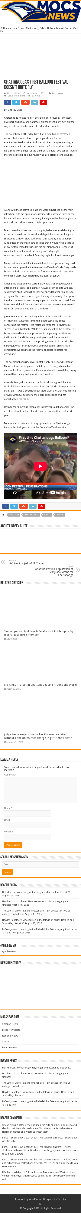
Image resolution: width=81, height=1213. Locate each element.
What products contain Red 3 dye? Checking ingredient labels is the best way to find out (39, 1175)
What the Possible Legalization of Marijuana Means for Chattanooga (54, 571)
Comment (10, 774)
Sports (5, 1041)
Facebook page (59, 271)
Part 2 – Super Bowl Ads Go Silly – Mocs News (26, 1159)
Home (6, 28)
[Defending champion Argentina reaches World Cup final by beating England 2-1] (69, 1000)
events (47, 515)
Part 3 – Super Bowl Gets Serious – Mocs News (27, 1137)
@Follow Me (8, 946)
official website (57, 427)
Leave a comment (16, 96)
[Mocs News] (40, 11)
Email (8, 819)
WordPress (35, 1199)
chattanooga (31, 515)
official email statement (16, 320)
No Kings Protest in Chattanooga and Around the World (40, 684)
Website (8, 831)
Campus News (10, 1024)
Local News (18, 28)
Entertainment (9, 1047)
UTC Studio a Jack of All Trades (26, 562)
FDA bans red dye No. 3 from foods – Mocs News (29, 1172)
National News (10, 1035)
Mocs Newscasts (11, 1029)
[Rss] (40, 1203)
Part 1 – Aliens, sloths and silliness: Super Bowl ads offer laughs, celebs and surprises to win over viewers (40, 1150)
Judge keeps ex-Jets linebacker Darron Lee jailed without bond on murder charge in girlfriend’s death (38, 736)
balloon (14, 515)
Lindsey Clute (13, 93)
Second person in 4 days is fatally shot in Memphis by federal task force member (38, 633)
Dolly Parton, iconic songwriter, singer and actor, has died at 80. (36, 892)
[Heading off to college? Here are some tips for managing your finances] (31, 973)
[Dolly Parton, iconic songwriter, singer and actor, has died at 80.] (11, 973)
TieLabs (61, 1199)
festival (60, 515)
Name (8, 808)
